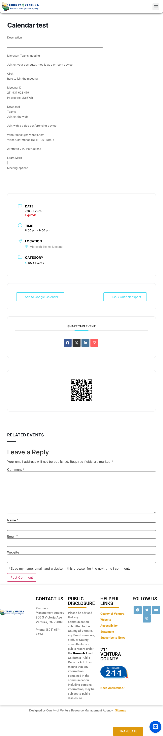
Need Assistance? (112, 688)
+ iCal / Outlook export (125, 297)
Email (12, 536)
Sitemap (120, 710)
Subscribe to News (112, 637)
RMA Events (36, 263)
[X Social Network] (77, 343)
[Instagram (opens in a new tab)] (147, 618)
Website (13, 552)
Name (12, 520)
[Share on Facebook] (68, 343)
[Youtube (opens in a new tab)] (156, 610)
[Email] (94, 343)
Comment (15, 469)
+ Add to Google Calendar (40, 297)
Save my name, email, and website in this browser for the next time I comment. (70, 568)
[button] (155, 6)
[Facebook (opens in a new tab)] (138, 610)
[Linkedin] (85, 343)
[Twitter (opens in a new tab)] (147, 610)
